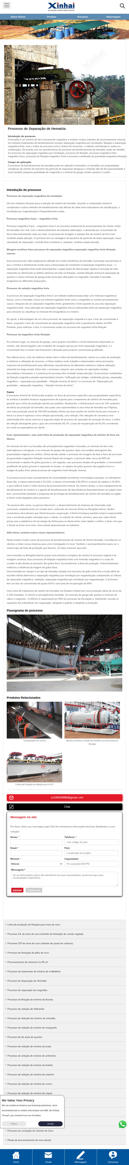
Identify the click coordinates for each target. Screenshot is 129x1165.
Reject (14, 1124)
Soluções (82, 16)
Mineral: (15, 858)
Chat (67, 806)
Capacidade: (71, 858)
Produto (51, 16)
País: (67, 848)
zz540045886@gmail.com (67, 797)
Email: (14, 848)
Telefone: (70, 837)
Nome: (14, 837)
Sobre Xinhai (18, 16)
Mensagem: (18, 869)
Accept (50, 1124)
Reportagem (113, 16)
